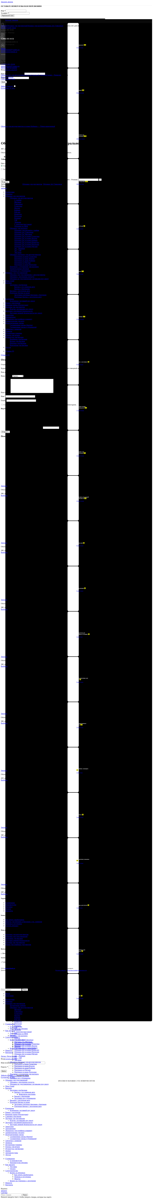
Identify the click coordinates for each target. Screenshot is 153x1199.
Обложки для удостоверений (16, 273)
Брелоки (8, 283)
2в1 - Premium (19, 248)
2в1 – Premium (19, 1056)
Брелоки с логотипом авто (20, 291)
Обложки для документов (17, 26)
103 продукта (80, 184)
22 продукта (79, 727)
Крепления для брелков (19, 345)
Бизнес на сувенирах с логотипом (23, 1181)
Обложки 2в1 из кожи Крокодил (26, 242)
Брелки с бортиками (22, 289)
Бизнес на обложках (17, 1173)
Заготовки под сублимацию (25, 1098)
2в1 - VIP (17, 250)
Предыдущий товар (8, 28)
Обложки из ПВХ (21, 226)
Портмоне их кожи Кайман (24, 261)
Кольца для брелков (17, 341)
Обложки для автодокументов (21, 198)
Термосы (8, 331)
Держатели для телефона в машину (18, 319)
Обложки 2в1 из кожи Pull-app (26, 246)
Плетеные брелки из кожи (20, 293)
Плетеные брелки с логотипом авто (28, 297)
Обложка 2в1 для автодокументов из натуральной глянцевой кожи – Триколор (31, 75)
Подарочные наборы (18, 1005)
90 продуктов (80, 92)
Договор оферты (60, 970)
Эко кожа (17, 252)
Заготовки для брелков (18, 285)
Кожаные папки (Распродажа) (16, 305)
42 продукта (79, 47)
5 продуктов (79, 228)
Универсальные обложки (19, 269)
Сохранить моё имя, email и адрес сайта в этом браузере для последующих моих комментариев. (40, 405)
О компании (10, 903)
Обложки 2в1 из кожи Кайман (26, 240)
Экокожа (17, 222)
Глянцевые (18, 204)
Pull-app (17, 212)
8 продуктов (79, 364)
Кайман (17, 210)
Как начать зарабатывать (14, 920)
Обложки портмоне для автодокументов (25, 255)
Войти (4, 1071)
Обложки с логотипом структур (22, 277)
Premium (17, 218)
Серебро (6, 166)
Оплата (8, 909)
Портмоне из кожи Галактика (25, 257)
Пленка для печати (12, 335)
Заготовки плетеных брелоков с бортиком (30, 295)
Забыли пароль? (7, 1075)
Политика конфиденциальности (77, 970)
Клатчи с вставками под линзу (21, 309)
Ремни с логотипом (12, 303)
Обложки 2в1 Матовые (23, 234)
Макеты (17, 1179)
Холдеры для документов (15, 307)
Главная (4, 26)
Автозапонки (10, 317)
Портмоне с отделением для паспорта (24, 267)
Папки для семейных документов (18, 945)
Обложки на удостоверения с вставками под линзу (29, 279)
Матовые (17, 202)
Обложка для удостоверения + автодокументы (27, 275)
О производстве (16, 1161)
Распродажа (9, 192)
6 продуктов (79, 590)
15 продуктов (80, 455)
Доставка (13, 1033)
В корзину (5, 182)
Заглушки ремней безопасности (17, 940)
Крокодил (18, 214)
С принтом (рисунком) (23, 224)
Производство (10, 905)
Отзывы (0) (9, 351)
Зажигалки (9, 315)
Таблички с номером (13, 329)
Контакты (9, 911)
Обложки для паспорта (35, 26)
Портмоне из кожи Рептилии (25, 265)
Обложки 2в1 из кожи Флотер (25, 238)
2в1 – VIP (18, 1058)
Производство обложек (19, 1029)
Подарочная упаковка (13, 333)
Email (3, 400)
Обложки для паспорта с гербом (26, 230)
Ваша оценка (6, 376)
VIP (15, 220)
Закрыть (4, 486)
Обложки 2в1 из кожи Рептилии (26, 244)
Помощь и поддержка (13, 924)
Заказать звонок (7, 2)
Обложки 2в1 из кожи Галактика (26, 236)
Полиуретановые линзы (14, 323)
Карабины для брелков (18, 339)
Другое (8, 347)
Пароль (4, 1067)
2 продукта (79, 636)
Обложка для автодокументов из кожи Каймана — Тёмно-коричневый (28, 126)
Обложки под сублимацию (20, 271)
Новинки (8, 194)
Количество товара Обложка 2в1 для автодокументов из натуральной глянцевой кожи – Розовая (40, 180)
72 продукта (79, 274)
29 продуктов (80, 501)
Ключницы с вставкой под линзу (22, 301)
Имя (3, 396)
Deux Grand (9, 281)
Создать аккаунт (11, 1059)
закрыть (4, 188)
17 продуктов (80, 410)
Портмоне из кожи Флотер (24, 259)
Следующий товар (8, 79)
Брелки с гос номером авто (24, 287)
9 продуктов (79, 998)
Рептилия (18, 216)
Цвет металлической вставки (12, 163)
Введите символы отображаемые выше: (27, 428)
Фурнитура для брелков (14, 337)
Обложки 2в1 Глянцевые (53, 26)
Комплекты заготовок (27, 1094)
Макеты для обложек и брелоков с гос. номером (23, 922)
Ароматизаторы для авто (14, 321)
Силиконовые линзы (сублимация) (23, 327)
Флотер (17, 208)
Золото (5, 169)
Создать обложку (11, 926)
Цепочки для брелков (18, 343)
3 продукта (79, 907)
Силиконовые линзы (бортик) (21, 325)
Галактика (18, 206)
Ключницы (9, 299)
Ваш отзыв (6, 392)
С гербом (17, 200)
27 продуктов (80, 319)
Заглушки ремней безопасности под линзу (26, 313)
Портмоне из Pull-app (22, 263)
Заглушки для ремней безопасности (19, 311)
